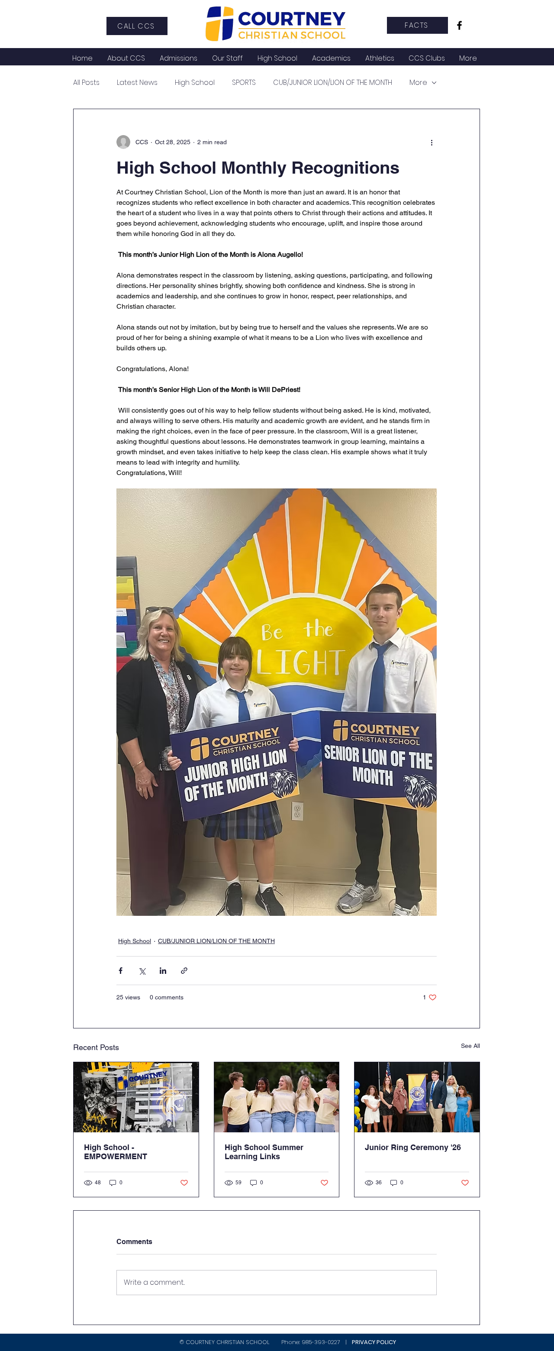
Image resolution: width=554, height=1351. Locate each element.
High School (195, 82)
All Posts (86, 82)
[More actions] (431, 142)
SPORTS (244, 82)
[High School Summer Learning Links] (276, 1097)
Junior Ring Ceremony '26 (413, 1147)
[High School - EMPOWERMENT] (136, 1097)
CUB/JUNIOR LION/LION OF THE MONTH (332, 82)
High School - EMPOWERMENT (115, 1152)
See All (470, 1045)
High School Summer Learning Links (264, 1152)
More (418, 82)
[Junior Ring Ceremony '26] (417, 1097)
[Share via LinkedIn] (163, 970)
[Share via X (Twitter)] (142, 970)
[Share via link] (184, 970)
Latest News (137, 82)
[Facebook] (459, 25)
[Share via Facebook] (120, 970)
